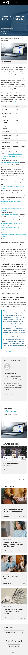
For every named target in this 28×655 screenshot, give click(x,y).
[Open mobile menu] (23, 2)
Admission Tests (4, 40)
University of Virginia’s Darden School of (12, 223)
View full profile (9, 395)
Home (2, 38)
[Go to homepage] (6, 2)
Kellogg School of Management (10, 162)
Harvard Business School (15, 154)
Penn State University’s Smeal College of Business (12, 209)
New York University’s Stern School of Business (11, 229)
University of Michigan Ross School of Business (11, 203)
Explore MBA (8, 38)
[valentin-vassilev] (7, 366)
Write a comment (12, 411)
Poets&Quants (10, 352)
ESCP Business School (11, 463)
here (15, 101)
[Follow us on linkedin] (9, 641)
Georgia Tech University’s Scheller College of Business (13, 235)
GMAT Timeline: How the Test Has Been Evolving (13, 510)
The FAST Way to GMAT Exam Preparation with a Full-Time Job (13, 544)
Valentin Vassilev (8, 28)
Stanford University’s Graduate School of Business (12, 187)
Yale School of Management (9, 214)
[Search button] (17, 2)
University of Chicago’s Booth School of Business (12, 157)
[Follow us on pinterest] (21, 641)
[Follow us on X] (15, 641)
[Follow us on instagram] (12, 641)
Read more (6, 516)
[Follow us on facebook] (6, 641)
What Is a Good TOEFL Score (12, 578)
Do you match (8, 470)
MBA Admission (15, 38)
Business (3, 225)
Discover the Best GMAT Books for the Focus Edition (13, 611)
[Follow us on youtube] (18, 641)
